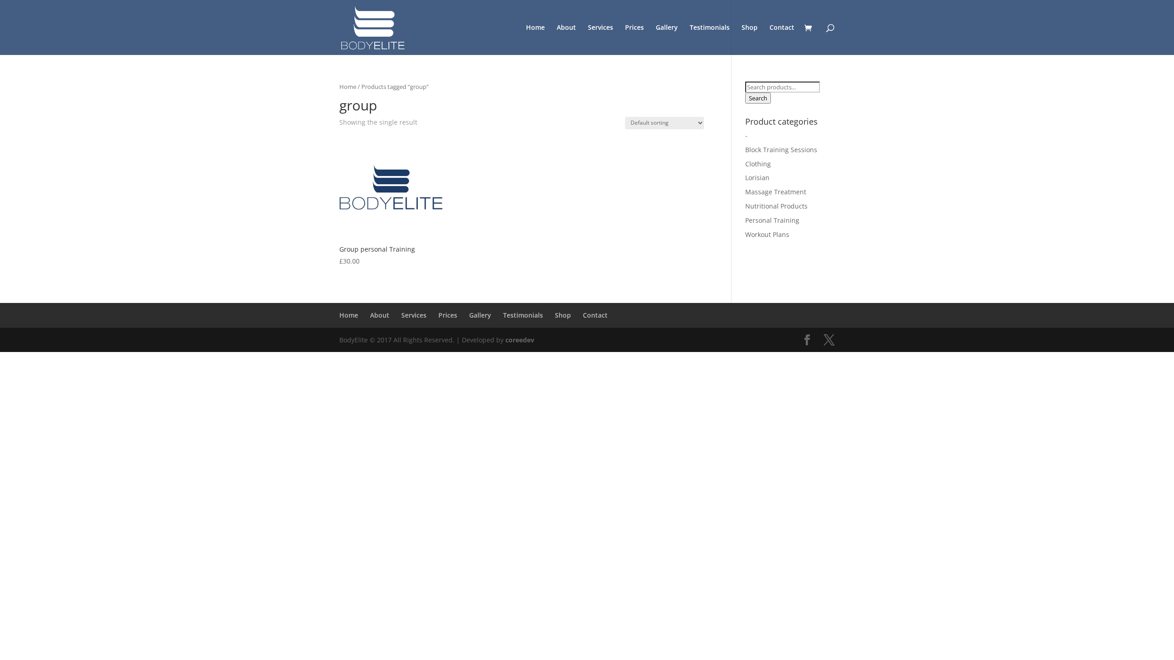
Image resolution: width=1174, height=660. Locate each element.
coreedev (519, 340)
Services (600, 28)
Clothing (758, 164)
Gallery (667, 28)
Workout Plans (767, 234)
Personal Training (772, 220)
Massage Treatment (775, 191)
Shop (750, 28)
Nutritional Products (776, 206)
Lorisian (757, 177)
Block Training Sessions (781, 149)
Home (535, 28)
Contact (782, 28)
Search (758, 98)
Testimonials (710, 28)
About (566, 28)
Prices (634, 28)
